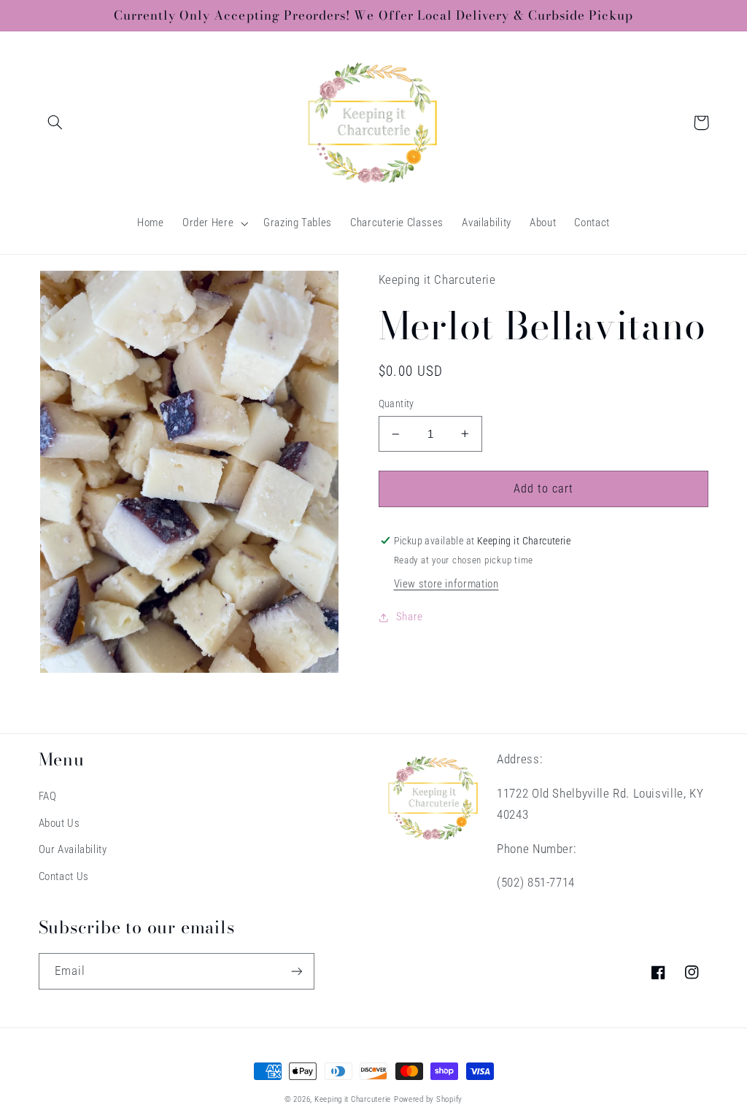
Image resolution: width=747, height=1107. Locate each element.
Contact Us (64, 876)
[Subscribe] (296, 971)
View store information (446, 583)
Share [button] (409, 616)
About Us (59, 823)
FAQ (48, 796)
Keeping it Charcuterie (352, 1099)
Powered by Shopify (428, 1099)
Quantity (396, 403)
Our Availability (73, 849)
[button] (55, 122)
